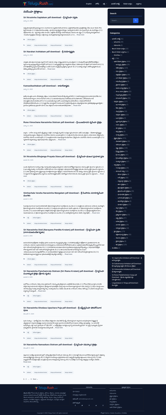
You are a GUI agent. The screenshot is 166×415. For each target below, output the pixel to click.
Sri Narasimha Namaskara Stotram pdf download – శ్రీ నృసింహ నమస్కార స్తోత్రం (60, 344)
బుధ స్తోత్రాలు (120, 118)
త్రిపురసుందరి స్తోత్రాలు (124, 191)
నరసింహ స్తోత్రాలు (31, 39)
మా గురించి (76, 391)
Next (35, 379)
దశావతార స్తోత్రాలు (121, 141)
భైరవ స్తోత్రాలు (120, 241)
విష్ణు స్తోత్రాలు (120, 148)
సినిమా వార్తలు (127, 4)
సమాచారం (117, 45)
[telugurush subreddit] (96, 405)
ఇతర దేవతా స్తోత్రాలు (120, 61)
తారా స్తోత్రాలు (122, 184)
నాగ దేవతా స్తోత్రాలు (122, 78)
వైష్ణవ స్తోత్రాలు (118, 138)
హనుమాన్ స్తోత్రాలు (121, 98)
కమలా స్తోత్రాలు (122, 174)
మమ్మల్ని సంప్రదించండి (79, 395)
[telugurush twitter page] (82, 405)
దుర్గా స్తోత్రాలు (120, 208)
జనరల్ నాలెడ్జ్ (115, 4)
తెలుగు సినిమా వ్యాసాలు (119, 52)
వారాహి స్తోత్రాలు (121, 225)
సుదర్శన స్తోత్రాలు (121, 161)
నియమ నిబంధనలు (115, 413)
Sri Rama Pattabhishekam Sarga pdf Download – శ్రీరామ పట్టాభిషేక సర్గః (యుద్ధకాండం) (124, 277)
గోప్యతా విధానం (105, 413)
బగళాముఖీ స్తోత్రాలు (124, 198)
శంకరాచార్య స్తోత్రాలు (122, 88)
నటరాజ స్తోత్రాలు (121, 238)
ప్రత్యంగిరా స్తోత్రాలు (121, 214)
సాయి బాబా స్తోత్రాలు (122, 91)
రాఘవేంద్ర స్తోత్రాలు (121, 81)
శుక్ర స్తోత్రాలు (119, 131)
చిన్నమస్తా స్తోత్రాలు (123, 181)
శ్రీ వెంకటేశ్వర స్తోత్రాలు (122, 158)
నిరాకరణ (124, 413)
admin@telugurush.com (86, 399)
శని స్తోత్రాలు (119, 128)
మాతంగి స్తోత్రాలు (123, 204)
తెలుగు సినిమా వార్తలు (118, 48)
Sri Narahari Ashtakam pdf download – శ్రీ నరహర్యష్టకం (49, 51)
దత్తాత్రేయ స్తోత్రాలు (121, 74)
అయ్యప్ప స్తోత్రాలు (121, 64)
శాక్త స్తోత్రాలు (117, 165)
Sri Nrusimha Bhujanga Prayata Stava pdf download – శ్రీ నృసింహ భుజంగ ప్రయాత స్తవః (63, 156)
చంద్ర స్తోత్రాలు (120, 111)
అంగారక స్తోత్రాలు (121, 104)
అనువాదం (117, 42)
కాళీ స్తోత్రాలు (121, 178)
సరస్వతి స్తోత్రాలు (121, 228)
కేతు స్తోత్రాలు (119, 108)
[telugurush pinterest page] (89, 405)
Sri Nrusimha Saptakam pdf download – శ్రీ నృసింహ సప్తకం (50, 17)
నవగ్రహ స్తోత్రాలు (119, 101)
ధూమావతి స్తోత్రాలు (123, 194)
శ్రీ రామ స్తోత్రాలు (120, 155)
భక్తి (104, 4)
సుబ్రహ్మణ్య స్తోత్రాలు (122, 95)
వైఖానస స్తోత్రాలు (121, 85)
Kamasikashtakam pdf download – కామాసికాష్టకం (46, 86)
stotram (29, 45)
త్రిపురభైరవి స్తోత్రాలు (124, 188)
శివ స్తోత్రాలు (119, 244)
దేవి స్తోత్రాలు (119, 211)
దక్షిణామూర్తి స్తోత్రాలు (122, 234)
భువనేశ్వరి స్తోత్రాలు (123, 201)
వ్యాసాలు (139, 4)
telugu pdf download (56, 45)
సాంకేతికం (115, 248)
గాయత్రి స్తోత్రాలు (121, 168)
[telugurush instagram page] (103, 405)
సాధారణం (117, 55)
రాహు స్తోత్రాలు (120, 125)
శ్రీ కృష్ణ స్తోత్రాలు (120, 151)
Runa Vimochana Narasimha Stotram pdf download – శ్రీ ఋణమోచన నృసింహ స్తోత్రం (62, 122)
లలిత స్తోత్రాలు (120, 221)
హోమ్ (97, 4)
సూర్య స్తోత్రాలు (120, 135)
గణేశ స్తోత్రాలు (120, 68)
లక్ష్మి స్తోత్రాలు (119, 218)
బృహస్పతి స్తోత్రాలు (121, 121)
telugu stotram (68, 45)
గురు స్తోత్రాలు (120, 71)
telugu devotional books (40, 45)
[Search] (135, 20)
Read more (80, 35)
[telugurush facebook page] (75, 405)
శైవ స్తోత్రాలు (117, 231)
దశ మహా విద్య (120, 171)
